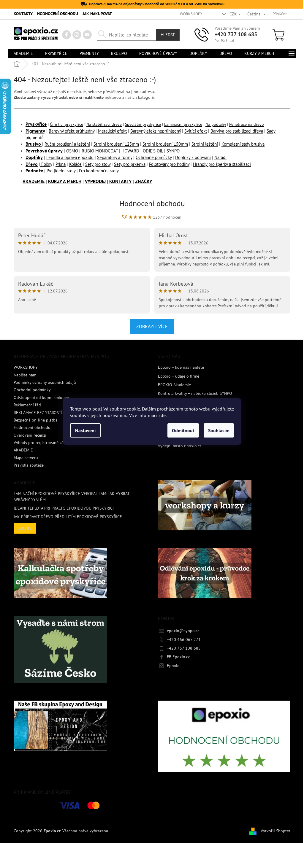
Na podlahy (215, 124)
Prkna (61, 164)
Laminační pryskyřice (183, 124)
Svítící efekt (195, 131)
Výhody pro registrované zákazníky (45, 442)
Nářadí (220, 157)
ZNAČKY (143, 181)
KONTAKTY (23, 13)
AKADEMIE (34, 181)
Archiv (24, 528)
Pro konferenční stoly (99, 171)
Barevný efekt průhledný (71, 131)
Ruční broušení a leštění (67, 144)
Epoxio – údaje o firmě (178, 376)
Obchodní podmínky (32, 389)
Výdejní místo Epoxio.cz (179, 445)
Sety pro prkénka (129, 164)
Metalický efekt (112, 131)
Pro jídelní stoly (61, 171)
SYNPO (173, 151)
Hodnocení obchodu (152, 203)
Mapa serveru (26, 457)
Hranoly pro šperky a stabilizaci (222, 164)
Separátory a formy (114, 157)
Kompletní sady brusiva (243, 144)
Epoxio (173, 665)
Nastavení (85, 430)
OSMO (72, 151)
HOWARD (130, 151)
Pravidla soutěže (29, 465)
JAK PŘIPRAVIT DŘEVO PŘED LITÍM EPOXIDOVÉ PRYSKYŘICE (68, 516)
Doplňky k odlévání (193, 157)
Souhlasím (218, 430)
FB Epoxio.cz (178, 656)
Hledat (168, 34)
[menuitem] (23, 53)
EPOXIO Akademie (174, 384)
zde (162, 415)
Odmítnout (183, 430)
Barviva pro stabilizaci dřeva (236, 131)
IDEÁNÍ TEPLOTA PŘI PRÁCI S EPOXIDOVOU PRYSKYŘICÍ (64, 508)
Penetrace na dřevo (246, 124)
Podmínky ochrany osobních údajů (45, 382)
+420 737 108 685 (236, 34)
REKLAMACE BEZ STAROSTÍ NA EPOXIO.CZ (51, 412)
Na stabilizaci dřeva (104, 124)
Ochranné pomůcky (154, 157)
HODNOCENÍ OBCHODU (57, 13)
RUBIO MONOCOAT (100, 151)
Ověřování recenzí (30, 435)
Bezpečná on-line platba (36, 420)
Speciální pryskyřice (143, 124)
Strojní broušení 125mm (116, 144)
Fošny (46, 164)
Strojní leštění (204, 144)
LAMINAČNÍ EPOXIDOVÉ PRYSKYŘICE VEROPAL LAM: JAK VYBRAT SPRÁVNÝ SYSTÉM (71, 496)
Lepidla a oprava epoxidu (70, 157)
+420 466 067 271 (184, 639)
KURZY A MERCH (64, 181)
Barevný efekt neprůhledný (155, 131)
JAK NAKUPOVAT (97, 13)
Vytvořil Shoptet (275, 830)
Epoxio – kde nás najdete (181, 367)
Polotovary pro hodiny (169, 164)
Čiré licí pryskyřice (66, 124)
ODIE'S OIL (153, 151)
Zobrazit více (152, 326)
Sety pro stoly (97, 164)
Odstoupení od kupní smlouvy (41, 397)
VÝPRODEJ (95, 181)
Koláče (75, 164)
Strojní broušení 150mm (165, 144)
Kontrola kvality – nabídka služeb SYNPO (195, 393)
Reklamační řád (27, 405)
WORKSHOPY (191, 13)
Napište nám (25, 375)
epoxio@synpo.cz (183, 630)
